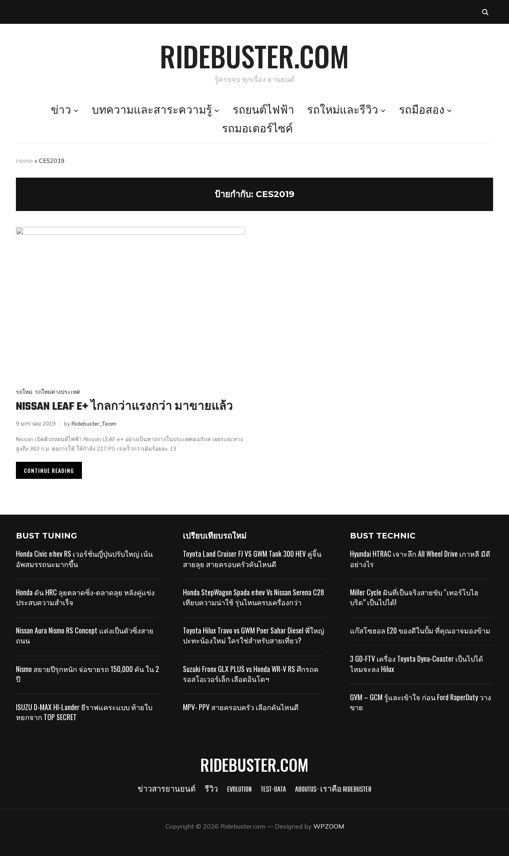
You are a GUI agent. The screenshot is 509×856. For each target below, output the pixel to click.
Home (24, 161)
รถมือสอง (422, 111)
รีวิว (211, 790)
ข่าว (61, 111)
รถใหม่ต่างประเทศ (57, 391)
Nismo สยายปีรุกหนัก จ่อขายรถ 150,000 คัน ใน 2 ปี (87, 674)
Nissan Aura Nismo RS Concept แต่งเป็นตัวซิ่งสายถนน (84, 635)
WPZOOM (328, 826)
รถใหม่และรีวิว (342, 111)
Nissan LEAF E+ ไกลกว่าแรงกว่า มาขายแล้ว (124, 406)
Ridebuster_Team (94, 423)
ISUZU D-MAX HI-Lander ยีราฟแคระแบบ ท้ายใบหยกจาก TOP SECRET (84, 712)
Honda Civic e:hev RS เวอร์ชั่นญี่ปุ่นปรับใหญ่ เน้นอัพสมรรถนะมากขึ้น (84, 558)
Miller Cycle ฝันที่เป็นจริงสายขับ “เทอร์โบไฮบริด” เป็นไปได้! (414, 597)
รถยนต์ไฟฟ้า (263, 111)
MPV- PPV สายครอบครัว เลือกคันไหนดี (241, 707)
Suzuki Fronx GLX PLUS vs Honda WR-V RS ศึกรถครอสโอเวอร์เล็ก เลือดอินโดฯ (251, 674)
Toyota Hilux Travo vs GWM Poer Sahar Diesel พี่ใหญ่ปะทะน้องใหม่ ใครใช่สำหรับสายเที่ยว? (253, 635)
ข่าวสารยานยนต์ (167, 790)
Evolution (239, 790)
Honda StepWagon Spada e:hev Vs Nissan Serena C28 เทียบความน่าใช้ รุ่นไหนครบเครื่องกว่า (253, 597)
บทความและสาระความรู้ (152, 111)
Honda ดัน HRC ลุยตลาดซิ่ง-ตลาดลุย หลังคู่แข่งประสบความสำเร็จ (85, 597)
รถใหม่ (24, 391)
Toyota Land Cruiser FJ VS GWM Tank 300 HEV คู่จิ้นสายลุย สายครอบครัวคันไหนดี (252, 558)
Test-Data (273, 790)
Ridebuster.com (254, 55)
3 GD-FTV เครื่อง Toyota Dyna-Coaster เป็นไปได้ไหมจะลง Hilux (416, 663)
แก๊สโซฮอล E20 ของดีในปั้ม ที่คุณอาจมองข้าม (420, 630)
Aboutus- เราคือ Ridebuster (333, 790)
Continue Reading (49, 470)
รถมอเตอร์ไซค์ (257, 130)
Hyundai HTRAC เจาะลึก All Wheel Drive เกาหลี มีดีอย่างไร (420, 558)
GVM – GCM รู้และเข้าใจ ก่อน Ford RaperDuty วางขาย (420, 702)
